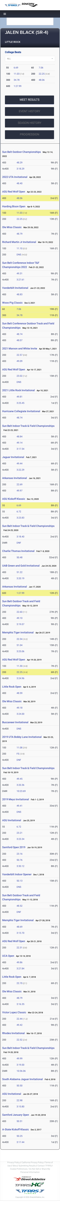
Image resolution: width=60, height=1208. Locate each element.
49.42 (19, 1025)
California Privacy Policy (32, 1162)
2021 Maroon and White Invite (20, 348)
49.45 (19, 778)
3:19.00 (20, 1064)
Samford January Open (15, 1114)
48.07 (19, 340)
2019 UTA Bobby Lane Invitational (22, 736)
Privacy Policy (13, 1162)
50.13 (19, 880)
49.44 (19, 463)
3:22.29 (20, 469)
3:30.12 (20, 866)
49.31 (19, 273)
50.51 (19, 1121)
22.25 (42, 73)
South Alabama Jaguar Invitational (22, 1079)
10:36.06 (21, 1071)
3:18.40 (20, 536)
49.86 (19, 962)
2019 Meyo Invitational (15, 799)
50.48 (19, 557)
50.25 (19, 1136)
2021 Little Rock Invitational (18, 390)
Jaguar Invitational (13, 457)
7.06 (41, 67)
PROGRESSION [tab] (29, 134)
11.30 (19, 666)
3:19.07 (20, 624)
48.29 (19, 162)
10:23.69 (21, 791)
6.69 (16, 67)
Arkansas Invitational (14, 478)
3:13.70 (20, 933)
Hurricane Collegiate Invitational (21, 411)
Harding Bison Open (13, 206)
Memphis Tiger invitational (18, 632)
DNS (19, 254)
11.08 (19, 747)
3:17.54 (20, 448)
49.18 (19, 707)
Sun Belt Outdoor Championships (21, 151)
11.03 (17, 73)
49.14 (19, 442)
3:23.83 (20, 517)
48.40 (19, 183)
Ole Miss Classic (12, 227)
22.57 (19, 355)
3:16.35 (20, 1004)
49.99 (19, 1058)
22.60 (19, 612)
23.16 (19, 853)
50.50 (19, 1085)
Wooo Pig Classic (12, 302)
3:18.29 (20, 168)
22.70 (19, 983)
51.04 (19, 645)
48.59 (19, 693)
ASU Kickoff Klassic (13, 498)
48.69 (19, 926)
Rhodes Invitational (13, 1033)
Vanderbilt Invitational (15, 287)
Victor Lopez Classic (14, 1012)
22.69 (19, 484)
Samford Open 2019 (13, 847)
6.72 (19, 511)
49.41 (19, 805)
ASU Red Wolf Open (13, 191)
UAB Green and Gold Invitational (21, 565)
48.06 (42, 80)
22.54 (19, 639)
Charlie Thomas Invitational (18, 551)
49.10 (19, 618)
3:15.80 (20, 1106)
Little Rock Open (11, 686)
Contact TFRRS (44, 1165)
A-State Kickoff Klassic (15, 1129)
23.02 (19, 375)
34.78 (17, 80)
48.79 (19, 233)
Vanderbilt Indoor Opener (16, 874)
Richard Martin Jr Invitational (19, 242)
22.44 (19, 1018)
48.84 (19, 436)
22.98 (19, 1100)
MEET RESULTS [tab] (29, 99)
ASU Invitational (11, 820)
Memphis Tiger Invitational (18, 920)
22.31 (19, 947)
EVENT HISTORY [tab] (29, 111)
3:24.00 (20, 713)
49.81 (19, 396)
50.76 (19, 860)
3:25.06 (20, 651)
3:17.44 (20, 1142)
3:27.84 (20, 968)
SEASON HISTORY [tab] (29, 123)
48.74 (19, 334)
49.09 (19, 361)
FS (18, 753)
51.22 (19, 572)
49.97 (19, 490)
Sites (15, 1165)
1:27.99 (17, 86)
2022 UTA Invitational (14, 176)
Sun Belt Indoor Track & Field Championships (28, 425)
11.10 (19, 248)
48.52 (19, 905)
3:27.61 (20, 279)
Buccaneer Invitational (15, 722)
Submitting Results (27, 1165)
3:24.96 (20, 678)
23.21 (19, 832)
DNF (19, 542)
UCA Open (8, 955)
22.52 (19, 1039)
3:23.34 (20, 839)
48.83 (19, 294)
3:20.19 (20, 578)
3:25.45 (20, 403)
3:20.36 (20, 785)
